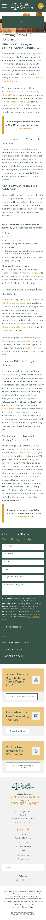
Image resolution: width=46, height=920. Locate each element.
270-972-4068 (24, 797)
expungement (9, 408)
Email (5, 569)
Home (23, 834)
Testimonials (23, 855)
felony (7, 276)
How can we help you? (13, 584)
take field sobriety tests (13, 303)
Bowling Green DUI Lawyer (15, 327)
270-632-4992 (25, 803)
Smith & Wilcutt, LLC (27, 452)
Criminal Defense (23, 838)
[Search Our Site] (41, 868)
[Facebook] (29, 880)
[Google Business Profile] (17, 880)
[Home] (22, 6)
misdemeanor (34, 273)
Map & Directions (23, 822)
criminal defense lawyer (18, 102)
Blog (23, 851)
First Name (8, 546)
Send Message (13, 627)
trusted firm (26, 341)
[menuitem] (23, 642)
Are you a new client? (13, 577)
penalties (20, 149)
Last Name (8, 554)
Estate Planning (23, 846)
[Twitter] (23, 880)
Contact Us (23, 859)
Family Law (23, 842)
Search (7, 867)
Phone (6, 561)
